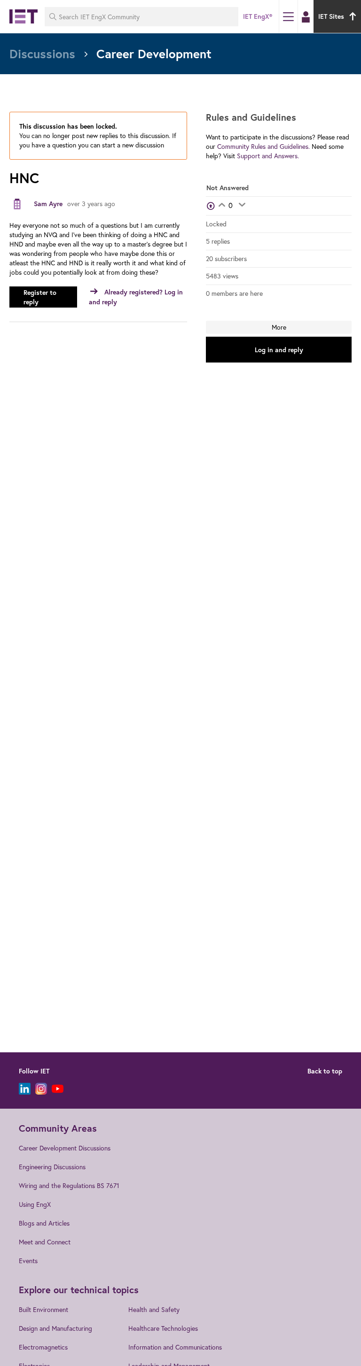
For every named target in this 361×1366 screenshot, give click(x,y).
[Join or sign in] (306, 16)
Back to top (324, 1071)
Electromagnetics (43, 1347)
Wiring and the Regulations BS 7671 (69, 1185)
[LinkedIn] (25, 1089)
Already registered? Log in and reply (136, 297)
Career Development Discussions (64, 1147)
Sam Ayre (48, 204)
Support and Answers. (268, 155)
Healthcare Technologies (163, 1328)
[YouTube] (57, 1089)
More (279, 327)
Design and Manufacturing (55, 1328)
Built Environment (43, 1309)
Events (28, 1260)
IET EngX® (257, 16)
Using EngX (35, 1204)
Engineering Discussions (52, 1166)
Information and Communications (175, 1347)
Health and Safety (154, 1309)
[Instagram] (41, 1089)
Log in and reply (279, 350)
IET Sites (331, 16)
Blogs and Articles (44, 1223)
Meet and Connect (45, 1241)
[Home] (23, 16)
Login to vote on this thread (222, 205)
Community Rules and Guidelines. (263, 146)
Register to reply (40, 297)
